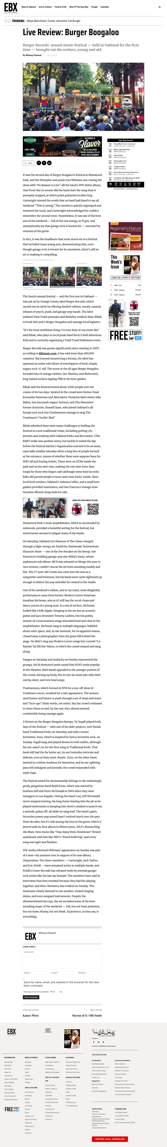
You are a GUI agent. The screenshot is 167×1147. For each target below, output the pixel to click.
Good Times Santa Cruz (100, 1067)
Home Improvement (52, 1113)
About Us (7, 1072)
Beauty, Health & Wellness (51, 1090)
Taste (68, 1099)
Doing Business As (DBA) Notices (100, 1124)
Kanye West (30, 1015)
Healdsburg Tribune (122, 1067)
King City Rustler (120, 1074)
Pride (67, 1092)
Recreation (49, 1116)
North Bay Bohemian (99, 1074)
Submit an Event (71, 1069)
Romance (48, 1119)
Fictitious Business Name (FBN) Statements (101, 1120)
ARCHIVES (48, 1030)
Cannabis (28, 1065)
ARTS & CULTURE (31, 1088)
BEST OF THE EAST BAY (52, 1079)
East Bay (95, 1088)
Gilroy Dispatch (120, 1064)
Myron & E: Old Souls (87, 1015)
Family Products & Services (51, 1104)
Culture (27, 1102)
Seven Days (29, 1079)
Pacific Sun (96, 1077)
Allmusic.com (47, 353)
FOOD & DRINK (50, 1057)
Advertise (7, 1069)
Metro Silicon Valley (99, 1071)
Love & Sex (28, 1106)
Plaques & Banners (11, 1099)
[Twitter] (44, 163)
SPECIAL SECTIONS (73, 1077)
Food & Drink (49, 1109)
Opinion (27, 1076)
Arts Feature (29, 1092)
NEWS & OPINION (31, 1057)
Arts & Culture (50, 1085)
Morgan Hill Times (121, 1081)
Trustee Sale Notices (99, 1128)
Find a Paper (8, 1089)
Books (27, 1099)
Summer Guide (71, 1095)
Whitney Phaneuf (33, 55)
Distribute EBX (9, 1093)
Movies (27, 1109)
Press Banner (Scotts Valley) (125, 1084)
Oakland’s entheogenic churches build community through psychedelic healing (74, 20)
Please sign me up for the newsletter (36, 992)
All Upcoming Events (73, 1062)
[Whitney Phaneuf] (30, 936)
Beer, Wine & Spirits (52, 1062)
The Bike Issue (71, 1102)
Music (27, 1113)
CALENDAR (70, 1057)
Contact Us (8, 1076)
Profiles (27, 1082)
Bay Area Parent (97, 1084)
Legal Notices (96, 1116)
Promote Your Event (73, 1072)
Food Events (49, 1069)
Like (139, 285)
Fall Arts (69, 1082)
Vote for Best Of (10, 1096)
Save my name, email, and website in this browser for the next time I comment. (61, 984)
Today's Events (71, 1065)
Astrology (28, 1095)
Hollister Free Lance (122, 1071)
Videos (27, 1130)
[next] (9, 21)
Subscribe (7, 1065)
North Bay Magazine (99, 1091)
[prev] (5, 21)
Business (28, 1062)
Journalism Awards (122, 1116)
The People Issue (72, 1106)
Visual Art (28, 1133)
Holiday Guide (71, 1085)
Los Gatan (118, 1077)
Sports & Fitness (30, 1119)
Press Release (9, 1082)
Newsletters (8, 1062)
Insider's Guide (71, 1089)
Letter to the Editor (10, 1079)
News (27, 1072)
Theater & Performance (29, 1124)
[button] (159, 7)
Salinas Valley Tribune (122, 1088)
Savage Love (29, 1116)
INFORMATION (9, 1057)
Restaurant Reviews (52, 1072)
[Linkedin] (49, 163)
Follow (138, 290)
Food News (49, 1065)
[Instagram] (98, 1042)
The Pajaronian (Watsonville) (125, 1091)
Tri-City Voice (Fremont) (123, 1094)
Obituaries (8, 1086)
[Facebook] (39, 163)
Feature (27, 1069)
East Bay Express (98, 1064)
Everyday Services (51, 1099)
